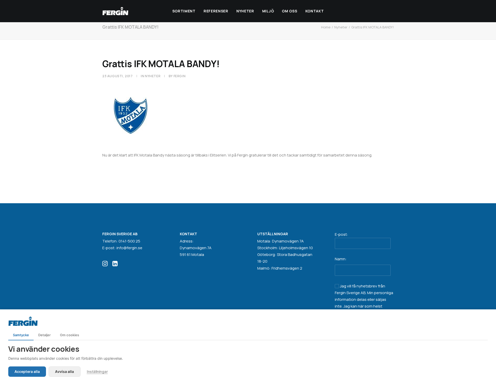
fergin (180, 76)
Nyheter (245, 11)
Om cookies (69, 335)
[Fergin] (115, 11)
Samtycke (21, 335)
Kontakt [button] (314, 11)
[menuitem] (184, 11)
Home (325, 27)
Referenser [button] (216, 11)
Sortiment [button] (184, 11)
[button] (105, 265)
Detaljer (44, 335)
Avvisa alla (64, 371)
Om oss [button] (289, 11)
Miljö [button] (268, 11)
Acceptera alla (27, 371)
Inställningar (97, 371)
